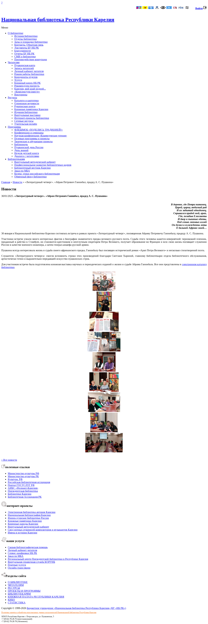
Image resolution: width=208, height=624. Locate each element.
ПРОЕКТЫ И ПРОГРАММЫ (24, 591)
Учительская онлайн (25, 124)
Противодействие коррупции (30, 59)
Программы (14, 126)
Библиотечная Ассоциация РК (25, 496)
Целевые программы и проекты (32, 138)
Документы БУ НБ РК (26, 47)
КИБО (11, 599)
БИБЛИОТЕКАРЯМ (19, 593)
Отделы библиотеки (25, 39)
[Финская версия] (181, 8)
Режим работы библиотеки (29, 74)
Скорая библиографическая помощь (28, 547)
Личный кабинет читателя (29, 71)
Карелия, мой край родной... (30, 88)
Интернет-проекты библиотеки (31, 118)
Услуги (18, 80)
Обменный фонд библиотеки (30, 176)
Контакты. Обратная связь (28, 44)
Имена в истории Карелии (22, 532)
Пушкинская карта (24, 65)
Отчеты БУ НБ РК (24, 53)
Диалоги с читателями (26, 156)
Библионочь (21, 144)
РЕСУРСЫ (14, 588)
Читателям (14, 62)
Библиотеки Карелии (19, 494)
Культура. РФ (15, 479)
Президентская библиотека (23, 491)
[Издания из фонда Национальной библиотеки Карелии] (104, 330)
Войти (199, 8)
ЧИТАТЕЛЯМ (16, 585)
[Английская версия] (175, 8)
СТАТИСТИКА (17, 602)
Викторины (20, 94)
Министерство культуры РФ (23, 473)
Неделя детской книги (26, 153)
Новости (17, 182)
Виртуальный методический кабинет (35, 162)
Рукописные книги (24, 106)
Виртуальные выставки (27, 115)
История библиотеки (26, 36)
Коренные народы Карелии (23, 523)
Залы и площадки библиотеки (31, 42)
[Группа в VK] (169, 8)
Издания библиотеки (26, 112)
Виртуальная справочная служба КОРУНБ (31, 562)
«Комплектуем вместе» (27, 91)
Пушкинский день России (28, 147)
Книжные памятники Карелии (31, 109)
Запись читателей (24, 68)
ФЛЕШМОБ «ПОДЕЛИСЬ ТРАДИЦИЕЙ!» (38, 129)
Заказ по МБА (22, 170)
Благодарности (22, 50)
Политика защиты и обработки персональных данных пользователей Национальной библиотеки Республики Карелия (48, 612)
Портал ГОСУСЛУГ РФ (21, 485)
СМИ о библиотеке (25, 56)
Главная (5, 182)
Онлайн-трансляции (19, 567)
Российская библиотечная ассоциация (29, 482)
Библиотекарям (16, 159)
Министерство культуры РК (23, 476)
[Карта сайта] (187, 8)
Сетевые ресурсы (23, 121)
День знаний (21, 150)
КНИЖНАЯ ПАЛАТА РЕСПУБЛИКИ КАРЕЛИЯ (36, 596)
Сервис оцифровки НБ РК (22, 553)
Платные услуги (17, 564)
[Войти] (205, 8)
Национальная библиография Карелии (29, 515)
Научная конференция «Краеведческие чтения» (40, 135)
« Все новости (9, 460)
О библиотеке (15, 33)
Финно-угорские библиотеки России (28, 518)
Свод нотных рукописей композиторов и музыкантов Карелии (43, 529)
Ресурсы (12, 97)
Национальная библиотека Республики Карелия (57, 19)
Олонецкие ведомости (26, 103)
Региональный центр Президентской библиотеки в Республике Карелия (48, 559)
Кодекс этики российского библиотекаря (37, 173)
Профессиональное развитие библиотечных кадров (42, 165)
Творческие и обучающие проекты (33, 141)
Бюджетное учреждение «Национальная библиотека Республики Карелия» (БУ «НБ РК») (76, 608)
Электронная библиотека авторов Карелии (31, 512)
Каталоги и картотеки (26, 100)
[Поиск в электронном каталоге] (151, 8)
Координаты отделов (26, 77)
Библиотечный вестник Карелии (32, 167)
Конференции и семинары (29, 132)
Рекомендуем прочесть (26, 85)
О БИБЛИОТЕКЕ (18, 582)
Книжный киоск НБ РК (27, 83)
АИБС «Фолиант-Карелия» (23, 488)
